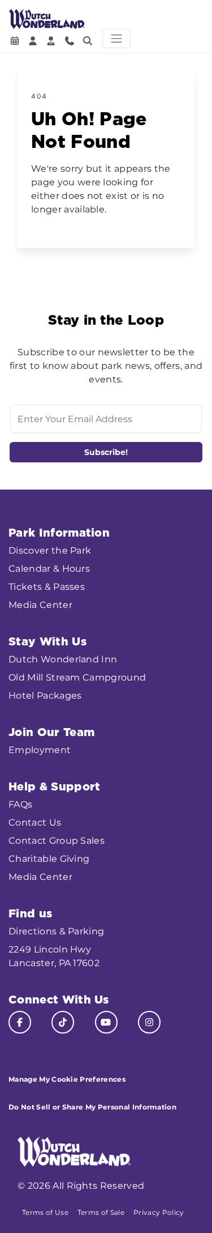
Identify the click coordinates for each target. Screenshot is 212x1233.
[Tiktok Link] (62, 1022)
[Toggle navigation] (116, 38)
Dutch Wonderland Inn (62, 659)
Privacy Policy (158, 1212)
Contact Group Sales (56, 840)
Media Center (40, 605)
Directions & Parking (56, 931)
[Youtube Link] (106, 1022)
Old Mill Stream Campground (77, 677)
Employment (39, 750)
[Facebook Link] (19, 1022)
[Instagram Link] (149, 1022)
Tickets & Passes (46, 586)
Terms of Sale (100, 1212)
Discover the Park (49, 550)
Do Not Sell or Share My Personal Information (92, 1107)
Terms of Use (45, 1212)
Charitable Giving (48, 858)
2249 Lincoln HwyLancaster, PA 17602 (53, 956)
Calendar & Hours (49, 568)
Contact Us (34, 822)
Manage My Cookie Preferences (67, 1079)
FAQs (20, 804)
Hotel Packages (44, 695)
